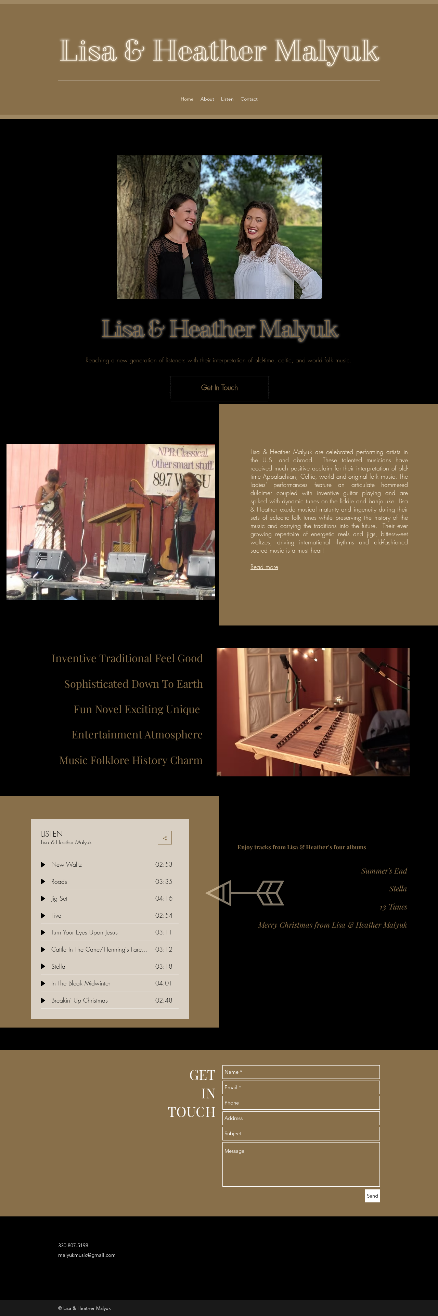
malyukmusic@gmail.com (87, 1255)
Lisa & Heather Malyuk (219, 50)
